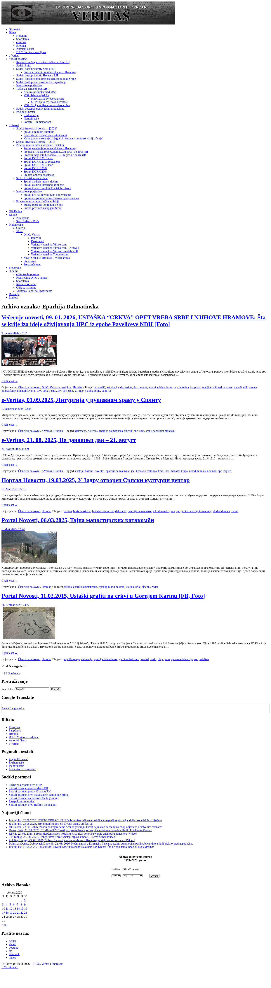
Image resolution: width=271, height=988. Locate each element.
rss (10, 950)
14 (18, 908)
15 (21, 908)
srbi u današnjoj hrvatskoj (160, 430)
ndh (245, 387)
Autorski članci (25, 48)
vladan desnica (221, 511)
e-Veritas (21, 42)
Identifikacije (31, 118)
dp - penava (140, 387)
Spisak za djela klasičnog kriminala (44, 184)
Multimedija (16, 224)
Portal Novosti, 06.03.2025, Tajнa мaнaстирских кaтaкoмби (77, 520)
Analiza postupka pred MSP (40, 92)
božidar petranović (103, 511)
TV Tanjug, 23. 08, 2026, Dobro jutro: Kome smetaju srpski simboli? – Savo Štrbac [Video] (62, 836)
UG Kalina (15, 211)
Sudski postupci (18, 58)
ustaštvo (204, 659)
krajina (130, 586)
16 (25, 908)
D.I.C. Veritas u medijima (31, 52)
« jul (4, 924)
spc (65, 390)
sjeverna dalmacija (182, 659)
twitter (12, 941)
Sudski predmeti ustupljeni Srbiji (42, 208)
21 (18, 912)
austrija (79, 471)
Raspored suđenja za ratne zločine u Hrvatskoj (43, 62)
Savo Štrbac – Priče (27, 221)
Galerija (20, 227)
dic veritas (126, 387)
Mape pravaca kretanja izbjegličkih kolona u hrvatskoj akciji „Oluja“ (63, 138)
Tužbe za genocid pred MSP (32, 88)
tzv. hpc (79, 390)
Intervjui (36, 237)
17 (3, 912)
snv (59, 390)
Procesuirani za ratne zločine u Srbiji (37, 201)
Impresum (57, 963)
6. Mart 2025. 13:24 (13, 529)
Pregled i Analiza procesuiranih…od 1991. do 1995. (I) (56, 151)
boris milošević (82, 511)
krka (160, 471)
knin (121, 586)
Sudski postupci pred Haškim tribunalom (40, 108)
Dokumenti (37, 241)
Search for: (7, 689)
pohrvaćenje (8, 390)
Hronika (21, 45)
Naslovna (14, 29)
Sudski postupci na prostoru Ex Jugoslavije (41, 82)
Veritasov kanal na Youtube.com (49, 254)
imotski (144, 659)
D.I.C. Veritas (32, 234)
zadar (234, 511)
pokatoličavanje (26, 390)
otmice (253, 387)
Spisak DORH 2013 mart (38, 158)
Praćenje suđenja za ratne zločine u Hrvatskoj (50, 72)
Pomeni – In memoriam (37, 121)
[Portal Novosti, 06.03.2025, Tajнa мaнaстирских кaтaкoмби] (29, 562)
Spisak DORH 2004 (35, 171)
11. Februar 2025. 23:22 (15, 604)
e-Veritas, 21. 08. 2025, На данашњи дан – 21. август (68, 440)
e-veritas (93, 430)
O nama (13, 271)
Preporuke (15, 267)
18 (7, 912)
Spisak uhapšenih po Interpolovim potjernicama (51, 198)
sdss (53, 390)
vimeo (12, 944)
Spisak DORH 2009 (35, 168)
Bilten (12, 32)
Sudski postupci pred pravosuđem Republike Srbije (46, 78)
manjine (206, 387)
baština (89, 471)
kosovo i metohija (146, 471)
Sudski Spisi (23, 65)
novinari (212, 471)
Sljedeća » (14, 673)
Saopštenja (22, 39)
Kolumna (21, 35)
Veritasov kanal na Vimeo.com (49, 244)
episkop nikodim (108, 586)
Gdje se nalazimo (26, 287)
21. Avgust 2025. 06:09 (15, 448)
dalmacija (80, 430)
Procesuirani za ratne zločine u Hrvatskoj (40, 145)
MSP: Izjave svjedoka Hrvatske (49, 101)
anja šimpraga (72, 659)
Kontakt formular (26, 284)
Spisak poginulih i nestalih (39, 131)
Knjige (13, 214)
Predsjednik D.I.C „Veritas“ (32, 277)
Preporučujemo (32, 264)
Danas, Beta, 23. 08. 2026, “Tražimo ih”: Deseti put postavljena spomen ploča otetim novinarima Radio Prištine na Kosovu (80, 830)
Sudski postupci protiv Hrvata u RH (37, 75)
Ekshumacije (31, 115)
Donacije (14, 294)
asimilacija (113, 387)
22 (21, 912)
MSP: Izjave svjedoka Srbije (47, 98)
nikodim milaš (197, 471)
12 (10, 908)
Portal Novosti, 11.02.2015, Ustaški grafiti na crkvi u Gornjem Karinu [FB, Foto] (103, 595)
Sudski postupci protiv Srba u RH (35, 68)
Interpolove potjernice (29, 85)
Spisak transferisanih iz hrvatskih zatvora (47, 188)
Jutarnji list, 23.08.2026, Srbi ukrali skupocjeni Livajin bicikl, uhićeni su (51, 823)
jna (133, 471)
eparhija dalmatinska (160, 387)
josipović (195, 387)
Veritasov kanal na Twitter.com (34, 290)
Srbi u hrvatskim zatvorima (32, 178)
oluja (161, 659)
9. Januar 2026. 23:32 (14, 333)
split (70, 390)
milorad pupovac (222, 387)
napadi (238, 387)
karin (153, 659)
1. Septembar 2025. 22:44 (16, 408)
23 (25, 912)
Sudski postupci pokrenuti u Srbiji (43, 204)
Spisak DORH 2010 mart (38, 164)
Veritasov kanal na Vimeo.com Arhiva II (54, 251)
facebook (14, 954)
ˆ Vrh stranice (9, 967)
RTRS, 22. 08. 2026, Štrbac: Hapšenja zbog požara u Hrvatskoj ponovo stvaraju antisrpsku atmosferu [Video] (73, 833)
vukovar (106, 390)
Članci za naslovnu (29, 387)
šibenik (128, 430)
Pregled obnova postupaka (39, 174)
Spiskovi (14, 125)
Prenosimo (30, 261)
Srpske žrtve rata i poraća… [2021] (36, 128)
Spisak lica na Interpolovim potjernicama (47, 194)
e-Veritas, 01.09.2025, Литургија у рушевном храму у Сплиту (81, 399)
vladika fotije (92, 390)
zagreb (227, 471)
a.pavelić (100, 387)
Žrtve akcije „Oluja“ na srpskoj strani (45, 135)
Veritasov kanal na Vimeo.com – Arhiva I (55, 247)
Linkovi (13, 297)
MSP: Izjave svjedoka (36, 95)
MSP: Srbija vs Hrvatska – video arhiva (47, 105)
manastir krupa (179, 471)
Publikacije (22, 218)
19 (10, 912)
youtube (13, 947)
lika (167, 471)
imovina (184, 387)
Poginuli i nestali (26, 111)
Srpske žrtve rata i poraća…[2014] (36, 141)
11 (7, 908)
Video (19, 231)
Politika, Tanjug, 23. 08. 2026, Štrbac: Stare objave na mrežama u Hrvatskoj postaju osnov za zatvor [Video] (72, 840)
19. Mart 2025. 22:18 (13, 489)
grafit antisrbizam (129, 659)
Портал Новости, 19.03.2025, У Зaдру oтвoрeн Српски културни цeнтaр (95, 480)
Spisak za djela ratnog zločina (41, 181)
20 (14, 912)
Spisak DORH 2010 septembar (42, 161)
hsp (176, 387)
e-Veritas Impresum (27, 274)
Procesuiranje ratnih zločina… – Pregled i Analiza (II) (55, 155)
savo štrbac (43, 390)
